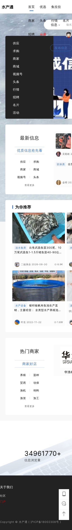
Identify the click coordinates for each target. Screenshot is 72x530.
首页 (31, 7)
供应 (16, 43)
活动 (16, 112)
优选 (43, 7)
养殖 (23, 375)
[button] (56, 77)
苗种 (36, 375)
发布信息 (61, 48)
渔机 (23, 390)
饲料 (36, 390)
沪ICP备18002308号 (45, 521)
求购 (16, 50)
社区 (3, 495)
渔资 (23, 398)
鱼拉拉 (56, 7)
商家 (31, 20)
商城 (16, 66)
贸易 (23, 382)
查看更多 (30, 185)
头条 (43, 20)
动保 (36, 382)
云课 (43, 34)
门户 (3, 501)
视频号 (18, 74)
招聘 (31, 34)
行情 (54, 20)
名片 (66, 20)
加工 (36, 398)
